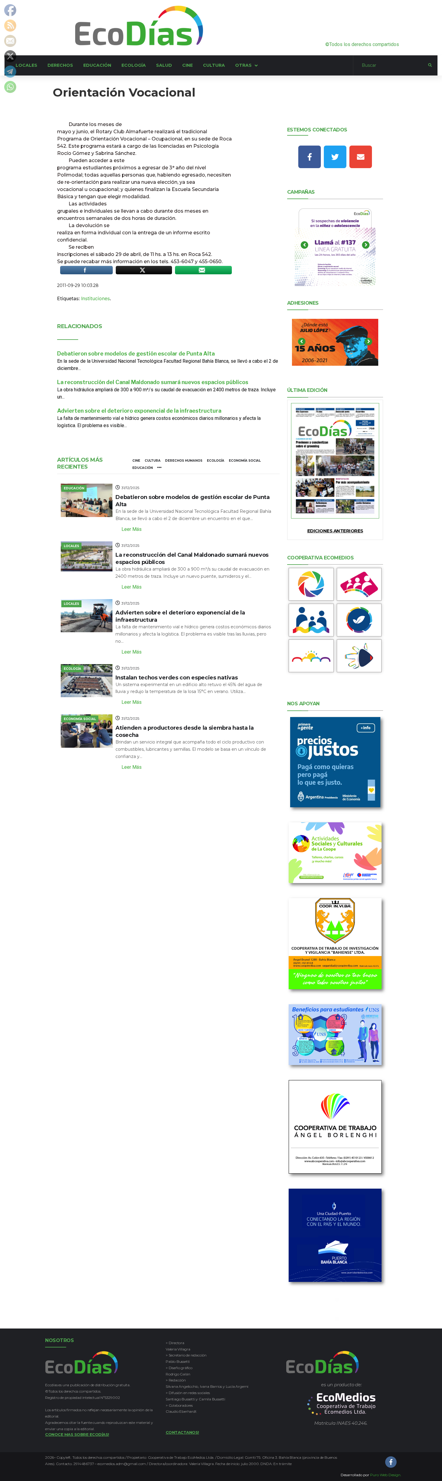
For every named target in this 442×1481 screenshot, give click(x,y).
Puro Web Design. (385, 1475)
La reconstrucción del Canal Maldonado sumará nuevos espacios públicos (152, 382)
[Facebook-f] (309, 157)
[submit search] (430, 65)
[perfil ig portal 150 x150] (311, 584)
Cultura (153, 461)
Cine (136, 461)
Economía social (245, 461)
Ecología (215, 461)
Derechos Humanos (183, 461)
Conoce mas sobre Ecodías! (77, 1434)
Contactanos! (182, 1432)
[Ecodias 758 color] (335, 461)
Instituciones (95, 298)
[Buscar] (390, 65)
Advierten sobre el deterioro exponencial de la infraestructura (139, 411)
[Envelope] (360, 157)
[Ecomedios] (341, 1404)
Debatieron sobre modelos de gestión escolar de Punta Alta (136, 353)
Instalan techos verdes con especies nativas (176, 677)
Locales (71, 546)
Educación (142, 468)
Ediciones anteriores (335, 531)
